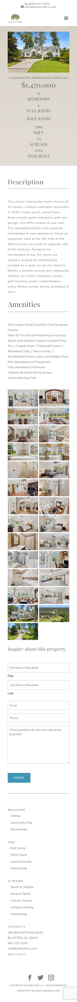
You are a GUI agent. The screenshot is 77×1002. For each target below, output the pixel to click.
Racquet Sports (20, 894)
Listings (15, 816)
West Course (18, 855)
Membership (18, 829)
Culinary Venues (21, 900)
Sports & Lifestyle (22, 887)
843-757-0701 (18, 943)
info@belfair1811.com (22, 948)
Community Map (21, 823)
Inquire (19, 778)
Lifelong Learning (22, 907)
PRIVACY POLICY (16, 954)
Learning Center (21, 862)
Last (10, 693)
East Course (18, 848)
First (10, 676)
